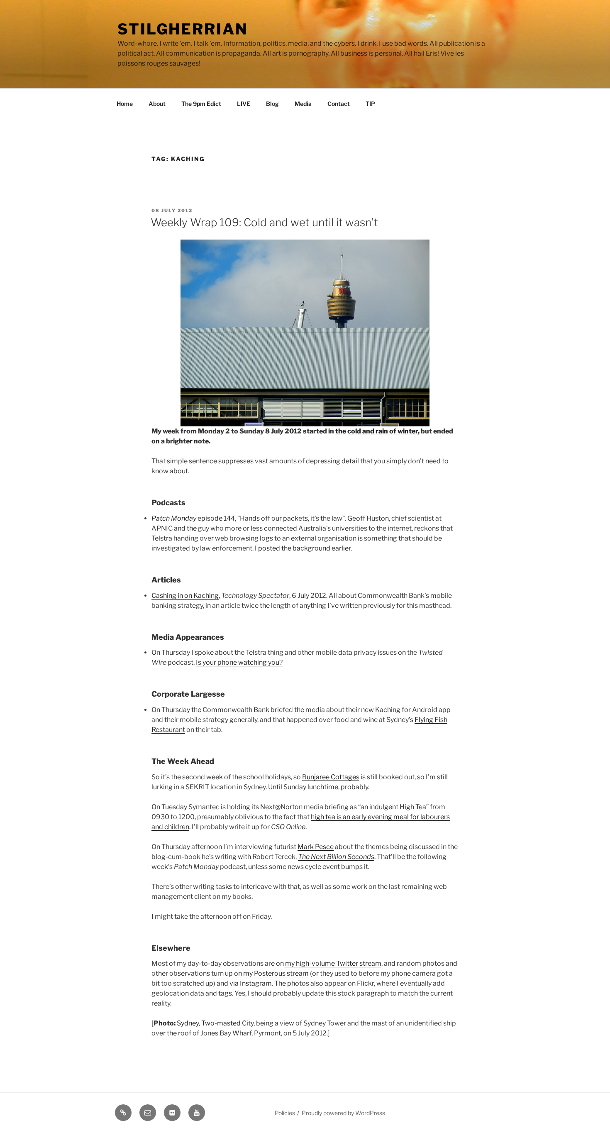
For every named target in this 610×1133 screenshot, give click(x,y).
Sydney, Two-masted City (215, 1023)
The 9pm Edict (201, 103)
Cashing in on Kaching (185, 596)
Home (125, 103)
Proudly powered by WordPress (343, 1112)
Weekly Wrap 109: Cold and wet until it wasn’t (264, 222)
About (157, 103)
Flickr (365, 983)
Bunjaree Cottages (330, 777)
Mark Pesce (316, 847)
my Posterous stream (276, 973)
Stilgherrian (182, 29)
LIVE (243, 103)
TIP (370, 103)
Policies (285, 1112)
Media (303, 103)
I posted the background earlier (303, 548)
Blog (272, 103)
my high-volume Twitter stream (333, 963)
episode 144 (193, 518)
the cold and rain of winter (376, 431)
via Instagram (250, 983)
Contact (338, 103)
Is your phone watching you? (239, 662)
